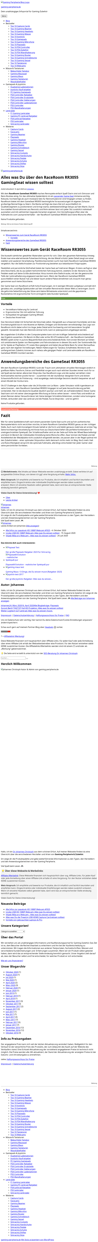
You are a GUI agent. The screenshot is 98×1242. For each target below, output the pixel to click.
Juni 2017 (10, 1011)
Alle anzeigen (32, 525)
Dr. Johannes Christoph (23, 851)
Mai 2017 (10, 1014)
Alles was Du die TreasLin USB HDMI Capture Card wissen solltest (35, 917)
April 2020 (10, 982)
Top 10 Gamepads (19, 39)
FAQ (67, 615)
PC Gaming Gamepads (21, 92)
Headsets (49, 627)
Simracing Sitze (17, 166)
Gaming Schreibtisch (20, 147)
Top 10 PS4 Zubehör (20, 50)
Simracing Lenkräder (20, 124)
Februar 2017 (12, 1022)
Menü (4, 16)
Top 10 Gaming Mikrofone (22, 42)
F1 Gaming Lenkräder (20, 113)
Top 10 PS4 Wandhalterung (23, 52)
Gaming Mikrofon (19, 142)
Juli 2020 (9, 977)
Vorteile (14, 237)
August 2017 (11, 1009)
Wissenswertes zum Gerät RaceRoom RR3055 (26, 235)
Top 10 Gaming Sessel (20, 60)
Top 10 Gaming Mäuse (21, 34)
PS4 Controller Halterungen (23, 100)
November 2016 (13, 1030)
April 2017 (10, 1017)
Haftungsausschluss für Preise (50, 615)
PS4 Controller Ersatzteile (22, 97)
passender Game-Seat (64, 196)
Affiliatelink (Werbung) (14, 636)
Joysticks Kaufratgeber (21, 89)
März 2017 (10, 1019)
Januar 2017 (11, 1025)
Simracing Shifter (18, 163)
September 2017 (13, 1006)
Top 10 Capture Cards (20, 26)
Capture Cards (17, 129)
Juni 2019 (10, 993)
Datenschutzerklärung (23, 615)
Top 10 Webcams (18, 65)
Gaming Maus (17, 76)
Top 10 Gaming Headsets (22, 31)
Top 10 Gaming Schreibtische (24, 57)
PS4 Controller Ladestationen (24, 102)
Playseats (15, 137)
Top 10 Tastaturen (19, 63)
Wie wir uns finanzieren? (12, 960)
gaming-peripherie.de (11, 7)
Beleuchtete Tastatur (20, 71)
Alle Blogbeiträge (41, 605)
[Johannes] (6, 504)
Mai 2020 (10, 980)
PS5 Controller (17, 105)
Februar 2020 (12, 988)
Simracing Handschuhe (21, 155)
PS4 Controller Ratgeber (21, 95)
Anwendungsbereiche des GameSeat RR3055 (26, 240)
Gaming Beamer (18, 134)
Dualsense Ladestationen (22, 87)
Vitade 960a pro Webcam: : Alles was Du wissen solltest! (31, 535)
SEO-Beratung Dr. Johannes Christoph (61, 653)
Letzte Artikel (12, 500)
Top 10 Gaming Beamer (21, 28)
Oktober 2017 (12, 1003)
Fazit (8, 243)
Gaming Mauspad (19, 73)
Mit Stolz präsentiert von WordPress (37, 1239)
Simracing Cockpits (19, 153)
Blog (8, 20)
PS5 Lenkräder (17, 121)
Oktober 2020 (12, 972)
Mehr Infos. (70, 474)
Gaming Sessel (17, 150)
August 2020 (11, 974)
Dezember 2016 (13, 1027)
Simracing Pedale (18, 158)
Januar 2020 (11, 990)
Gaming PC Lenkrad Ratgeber (24, 116)
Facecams (15, 132)
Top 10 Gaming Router (21, 55)
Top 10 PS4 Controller (20, 47)
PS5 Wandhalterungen (21, 108)
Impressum (6, 615)
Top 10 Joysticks (18, 36)
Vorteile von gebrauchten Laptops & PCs (24, 920)
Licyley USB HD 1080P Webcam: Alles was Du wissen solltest (33, 533)
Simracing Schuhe (19, 161)
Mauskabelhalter (18, 81)
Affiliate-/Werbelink (9, 875)
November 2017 (13, 1001)
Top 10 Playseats (18, 44)
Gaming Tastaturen (19, 79)
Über (8, 497)
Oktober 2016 (12, 1033)
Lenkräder (10, 110)
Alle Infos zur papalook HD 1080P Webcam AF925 (28, 530)
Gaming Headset (18, 139)
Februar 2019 (12, 996)
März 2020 (10, 985)
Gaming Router (17, 145)
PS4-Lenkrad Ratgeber (21, 118)
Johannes (30, 189)
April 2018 (10, 998)
